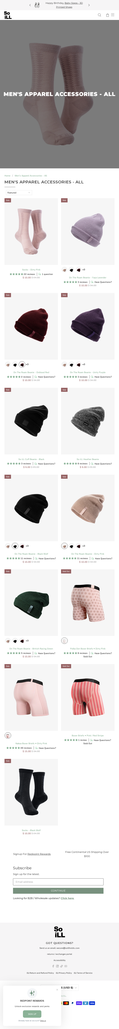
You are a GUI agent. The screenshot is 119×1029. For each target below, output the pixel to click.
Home (7, 176)
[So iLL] (49, 15)
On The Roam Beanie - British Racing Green (31, 648)
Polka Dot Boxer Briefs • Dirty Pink (87, 648)
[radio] (64, 269)
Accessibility (60, 960)
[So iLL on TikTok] (61, 966)
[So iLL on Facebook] (53, 966)
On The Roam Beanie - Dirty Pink (87, 553)
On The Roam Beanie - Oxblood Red (31, 372)
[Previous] (30, 5)
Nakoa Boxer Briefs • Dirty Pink (31, 743)
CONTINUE (58, 890)
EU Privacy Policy (64, 972)
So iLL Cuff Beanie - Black (31, 459)
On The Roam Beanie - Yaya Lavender (87, 277)
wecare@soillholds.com (68, 948)
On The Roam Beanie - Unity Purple (88, 372)
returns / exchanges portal (59, 954)
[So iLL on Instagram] (57, 966)
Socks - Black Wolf (31, 830)
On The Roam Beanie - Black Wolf (31, 553)
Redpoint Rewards (39, 854)
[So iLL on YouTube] (65, 966)
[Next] (89, 5)
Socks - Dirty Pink (31, 269)
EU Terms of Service (83, 972)
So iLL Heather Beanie (88, 459)
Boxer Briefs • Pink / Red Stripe (88, 735)
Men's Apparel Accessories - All (31, 176)
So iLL (63, 996)
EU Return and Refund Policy (40, 972)
